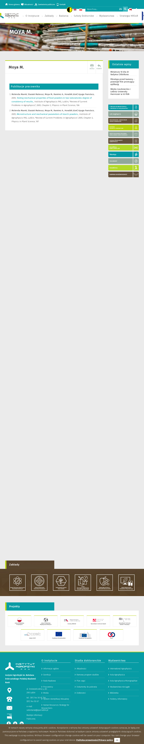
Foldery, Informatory (118, 699)
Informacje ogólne (51, 668)
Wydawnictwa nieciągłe (120, 687)
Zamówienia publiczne (46, 4)
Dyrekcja (47, 675)
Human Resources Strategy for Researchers (55, 706)
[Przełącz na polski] (81, 10)
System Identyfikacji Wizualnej (56, 699)
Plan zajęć (81, 681)
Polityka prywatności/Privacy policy (94, 740)
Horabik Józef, (71, 94)
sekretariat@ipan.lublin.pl (37, 710)
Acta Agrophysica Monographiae (123, 681)
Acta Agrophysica (117, 675)
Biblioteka (114, 693)
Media (46, 693)
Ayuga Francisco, (86, 94)
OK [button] (117, 740)
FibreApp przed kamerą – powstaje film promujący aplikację (122, 82)
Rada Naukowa (49, 681)
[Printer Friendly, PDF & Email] (92, 67)
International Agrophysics (121, 668)
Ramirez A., (59, 94)
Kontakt (63, 4)
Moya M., (49, 94)
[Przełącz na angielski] (75, 10)
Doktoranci (81, 693)
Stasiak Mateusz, (36, 94)
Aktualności (28, 4)
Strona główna (14, 4)
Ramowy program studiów (88, 675)
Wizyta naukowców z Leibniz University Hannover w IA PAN (120, 91)
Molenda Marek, (20, 94)
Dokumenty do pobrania (87, 687)
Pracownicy (48, 687)
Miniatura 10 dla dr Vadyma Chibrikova (119, 73)
